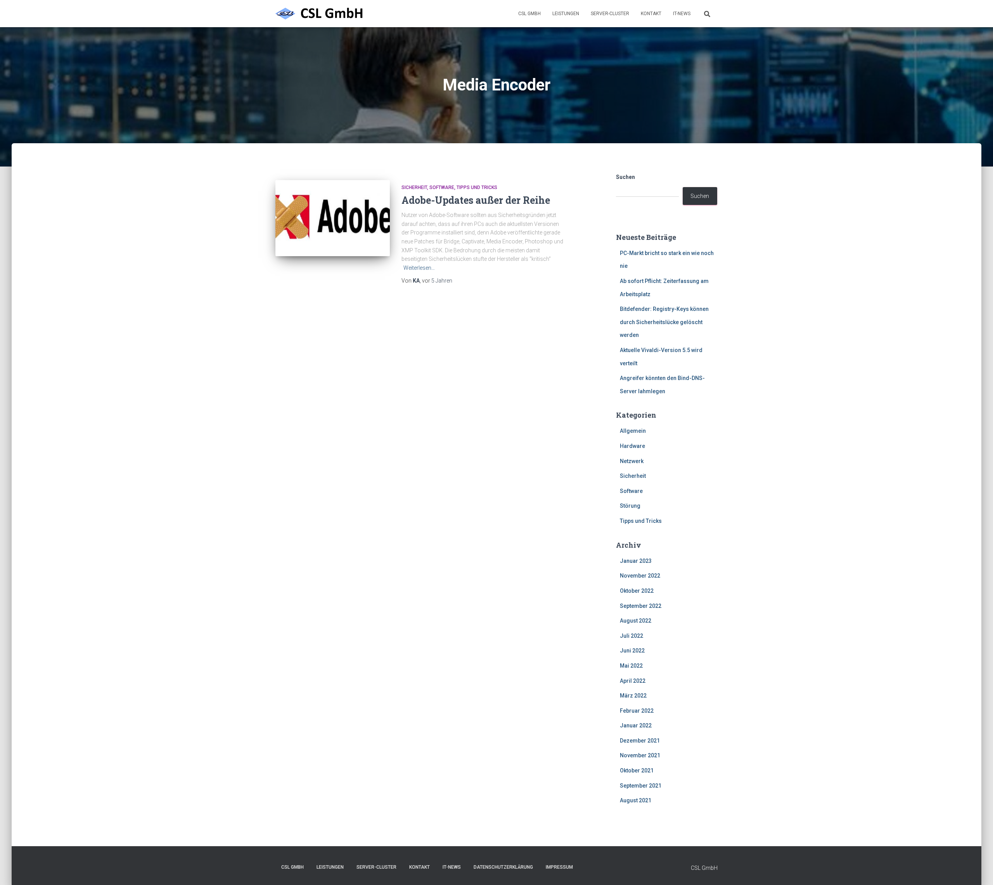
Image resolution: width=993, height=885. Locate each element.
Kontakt (651, 13)
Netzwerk (632, 461)
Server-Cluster (610, 13)
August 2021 (635, 800)
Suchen (625, 177)
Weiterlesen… (419, 268)
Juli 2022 (631, 636)
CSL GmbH (529, 13)
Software (441, 187)
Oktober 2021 (637, 770)
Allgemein (633, 431)
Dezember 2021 (640, 741)
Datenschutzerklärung (503, 867)
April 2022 (632, 681)
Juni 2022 (632, 650)
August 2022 (635, 621)
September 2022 (640, 606)
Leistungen (565, 13)
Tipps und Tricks (477, 187)
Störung (630, 506)
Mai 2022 (631, 666)
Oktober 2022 (637, 591)
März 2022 (633, 695)
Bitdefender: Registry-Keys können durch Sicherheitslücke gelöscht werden (664, 322)
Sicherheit (414, 187)
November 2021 (640, 755)
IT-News (681, 13)
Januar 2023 (636, 561)
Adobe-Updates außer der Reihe (475, 200)
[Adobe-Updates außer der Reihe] (332, 218)
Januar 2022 (636, 725)
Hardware (632, 446)
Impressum (559, 867)
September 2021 (640, 786)
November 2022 (640, 576)
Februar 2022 (637, 711)
